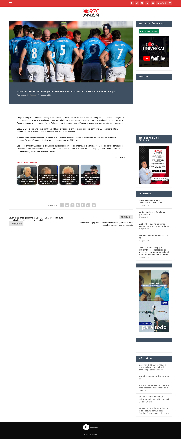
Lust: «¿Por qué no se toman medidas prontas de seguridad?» (154, 225)
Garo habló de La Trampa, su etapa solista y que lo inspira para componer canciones (152, 367)
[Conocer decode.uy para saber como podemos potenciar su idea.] (90, 427)
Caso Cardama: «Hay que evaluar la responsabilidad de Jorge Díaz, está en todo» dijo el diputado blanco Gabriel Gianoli (154, 251)
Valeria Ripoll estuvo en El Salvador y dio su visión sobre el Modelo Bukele (154, 399)
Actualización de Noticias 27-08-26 (154, 237)
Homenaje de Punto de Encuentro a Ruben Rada (150, 201)
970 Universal (31, 95)
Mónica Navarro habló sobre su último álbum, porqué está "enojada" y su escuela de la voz (154, 410)
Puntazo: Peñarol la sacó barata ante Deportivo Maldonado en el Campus (154, 387)
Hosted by (90, 435)
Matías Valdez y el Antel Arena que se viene (153, 213)
